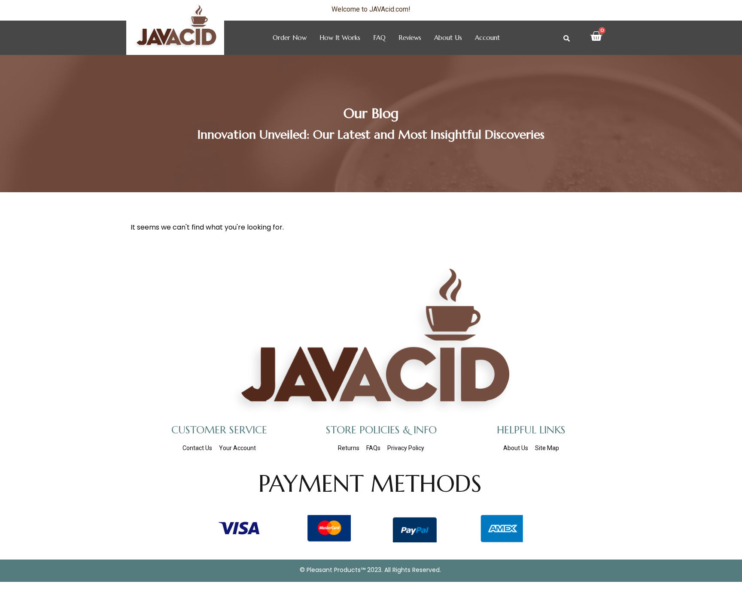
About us (448, 37)
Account (487, 37)
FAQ (379, 37)
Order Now (290, 37)
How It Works (339, 37)
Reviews (409, 37)
